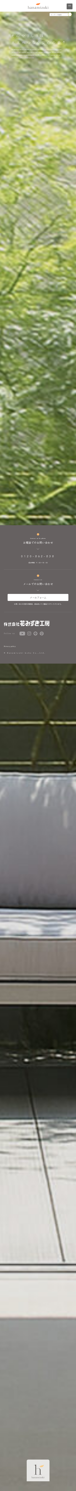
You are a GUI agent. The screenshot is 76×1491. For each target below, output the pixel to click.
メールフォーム (38, 597)
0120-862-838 (38, 556)
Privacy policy (10, 646)
